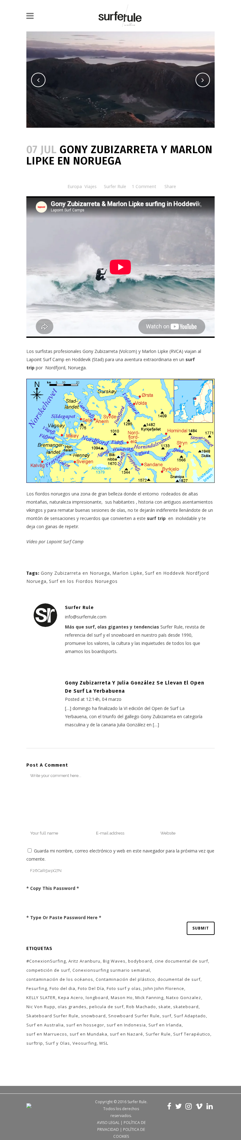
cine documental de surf (181, 961)
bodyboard (140, 961)
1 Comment (144, 186)
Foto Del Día (91, 988)
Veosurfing (84, 1043)
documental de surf (179, 979)
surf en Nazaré (126, 1034)
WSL (103, 1043)
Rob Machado (141, 1006)
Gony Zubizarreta (100, 351)
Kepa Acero (70, 997)
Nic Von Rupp (40, 1006)
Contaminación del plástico (125, 979)
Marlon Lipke (155, 351)
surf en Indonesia (126, 1025)
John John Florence (163, 988)
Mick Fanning (149, 997)
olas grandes (72, 1006)
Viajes (90, 186)
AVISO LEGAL (108, 1122)
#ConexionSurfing (46, 961)
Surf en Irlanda (165, 1025)
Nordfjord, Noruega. (66, 368)
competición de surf (48, 970)
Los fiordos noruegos (48, 494)
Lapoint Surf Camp (65, 542)
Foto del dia (62, 988)
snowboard (93, 1016)
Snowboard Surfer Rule (134, 1016)
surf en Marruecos (46, 1034)
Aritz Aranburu (84, 961)
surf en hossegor (85, 1025)
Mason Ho (122, 997)
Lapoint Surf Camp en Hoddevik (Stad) (65, 359)
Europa (74, 186)
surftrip (34, 1043)
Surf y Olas (58, 1043)
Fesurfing (36, 988)
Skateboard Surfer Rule (52, 1016)
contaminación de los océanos (59, 979)
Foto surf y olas (124, 988)
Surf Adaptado (190, 1016)
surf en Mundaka (88, 1034)
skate (164, 1006)
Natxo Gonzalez (183, 997)
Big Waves (114, 961)
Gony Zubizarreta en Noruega (75, 573)
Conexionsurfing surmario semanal (111, 970)
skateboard (186, 1006)
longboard (97, 997)
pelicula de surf (106, 1006)
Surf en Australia (45, 1025)
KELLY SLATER (41, 997)
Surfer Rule (115, 186)
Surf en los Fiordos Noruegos (83, 581)
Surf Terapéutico (191, 1034)
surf (166, 1016)
